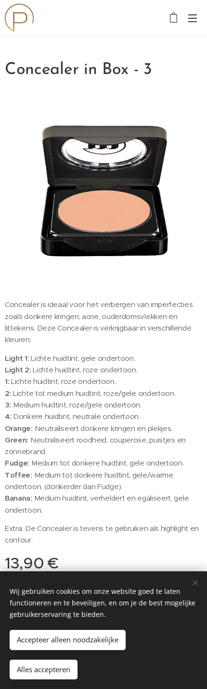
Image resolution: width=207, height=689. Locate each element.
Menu (192, 17)
